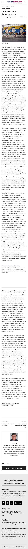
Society (11, 405)
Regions (7, 6)
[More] (24, 20)
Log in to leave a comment (14, 468)
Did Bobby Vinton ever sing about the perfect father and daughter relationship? (14, 523)
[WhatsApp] (10, 20)
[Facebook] (3, 20)
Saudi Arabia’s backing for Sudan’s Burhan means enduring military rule (14, 529)
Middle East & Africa (7, 532)
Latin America (16, 403)
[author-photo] (14, 441)
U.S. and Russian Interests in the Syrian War (20, 425)
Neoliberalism (5, 405)
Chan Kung (5, 17)
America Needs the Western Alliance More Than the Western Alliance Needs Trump (14, 535)
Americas (13, 6)
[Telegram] (21, 20)
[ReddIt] (17, 20)
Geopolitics (8, 403)
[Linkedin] (13, 20)
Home (3, 6)
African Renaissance (7, 525)
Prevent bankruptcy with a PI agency (8, 424)
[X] (6, 20)
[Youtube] (20, 503)
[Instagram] (7, 503)
